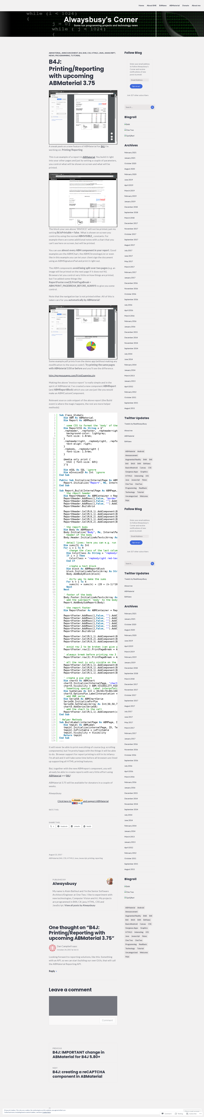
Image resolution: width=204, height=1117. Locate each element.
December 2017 (131, 223)
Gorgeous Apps (131, 471)
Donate (185, 5)
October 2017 (130, 234)
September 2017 (131, 239)
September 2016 (131, 299)
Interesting (138, 476)
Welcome (144, 496)
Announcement (70, 53)
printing (91, 858)
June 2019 (128, 180)
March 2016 (129, 316)
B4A (145, 459)
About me (196, 5)
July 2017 (128, 250)
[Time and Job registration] (129, 130)
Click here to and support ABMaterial (83, 801)
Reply (52, 971)
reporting (99, 858)
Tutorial (75, 55)
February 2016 (130, 321)
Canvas (143, 467)
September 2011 (131, 403)
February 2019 (130, 196)
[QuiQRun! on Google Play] (129, 135)
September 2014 (131, 348)
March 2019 (129, 190)
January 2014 (129, 370)
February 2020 (130, 174)
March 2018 (129, 218)
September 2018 (131, 212)
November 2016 (131, 288)
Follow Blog (133, 53)
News (51, 55)
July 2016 (128, 305)
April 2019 (128, 185)
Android (140, 451)
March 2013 (129, 375)
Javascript (109, 53)
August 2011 (129, 408)
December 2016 (131, 283)
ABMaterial (174, 5)
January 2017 (129, 277)
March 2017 (129, 267)
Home (141, 5)
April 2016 (128, 310)
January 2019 (129, 201)
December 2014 (131, 337)
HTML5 (95, 53)
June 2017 (128, 256)
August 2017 (129, 245)
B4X (85, 53)
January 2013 (129, 381)
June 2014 (128, 359)
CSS (89, 53)
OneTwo (138, 484)
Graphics (144, 471)
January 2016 (129, 326)
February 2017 (130, 272)
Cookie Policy (46, 1112)
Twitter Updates (136, 418)
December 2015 (131, 332)
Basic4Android (131, 467)
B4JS (133, 463)
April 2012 (128, 386)
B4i (150, 459)
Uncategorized (131, 496)
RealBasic (143, 488)
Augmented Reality (133, 459)
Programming (62, 55)
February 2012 (130, 392)
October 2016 (130, 294)
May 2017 (128, 261)
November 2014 (131, 343)
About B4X (151, 5)
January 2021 (129, 158)
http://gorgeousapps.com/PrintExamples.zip (72, 375)
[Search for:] (139, 107)
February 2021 (130, 152)
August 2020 (129, 169)
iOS (147, 476)
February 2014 (130, 365)
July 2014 (128, 354)
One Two (129, 484)
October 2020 (130, 163)
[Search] (152, 107)
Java (101, 53)
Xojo (127, 500)
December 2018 (131, 207)
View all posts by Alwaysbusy (79, 905)
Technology (130, 492)
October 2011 (130, 397)
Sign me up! (136, 86)
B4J (80, 53)
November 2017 (131, 228)
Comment (107, 1020)
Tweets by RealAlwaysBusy (135, 424)
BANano (163, 5)
